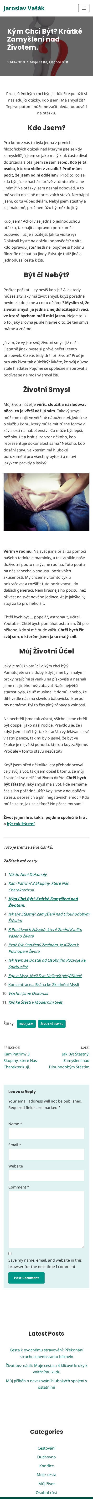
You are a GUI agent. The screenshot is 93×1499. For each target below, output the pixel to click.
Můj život (46, 1483)
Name (15, 1123)
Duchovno (46, 1457)
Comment (18, 1187)
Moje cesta (38, 62)
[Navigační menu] (83, 8)
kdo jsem (26, 1024)
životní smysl (52, 1024)
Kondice (46, 1465)
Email (14, 1144)
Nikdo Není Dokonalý (27, 874)
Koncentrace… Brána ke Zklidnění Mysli (43, 984)
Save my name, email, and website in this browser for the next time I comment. (45, 1263)
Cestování (46, 1448)
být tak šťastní (21, 823)
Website (15, 1166)
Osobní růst (58, 62)
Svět (58, 1002)
